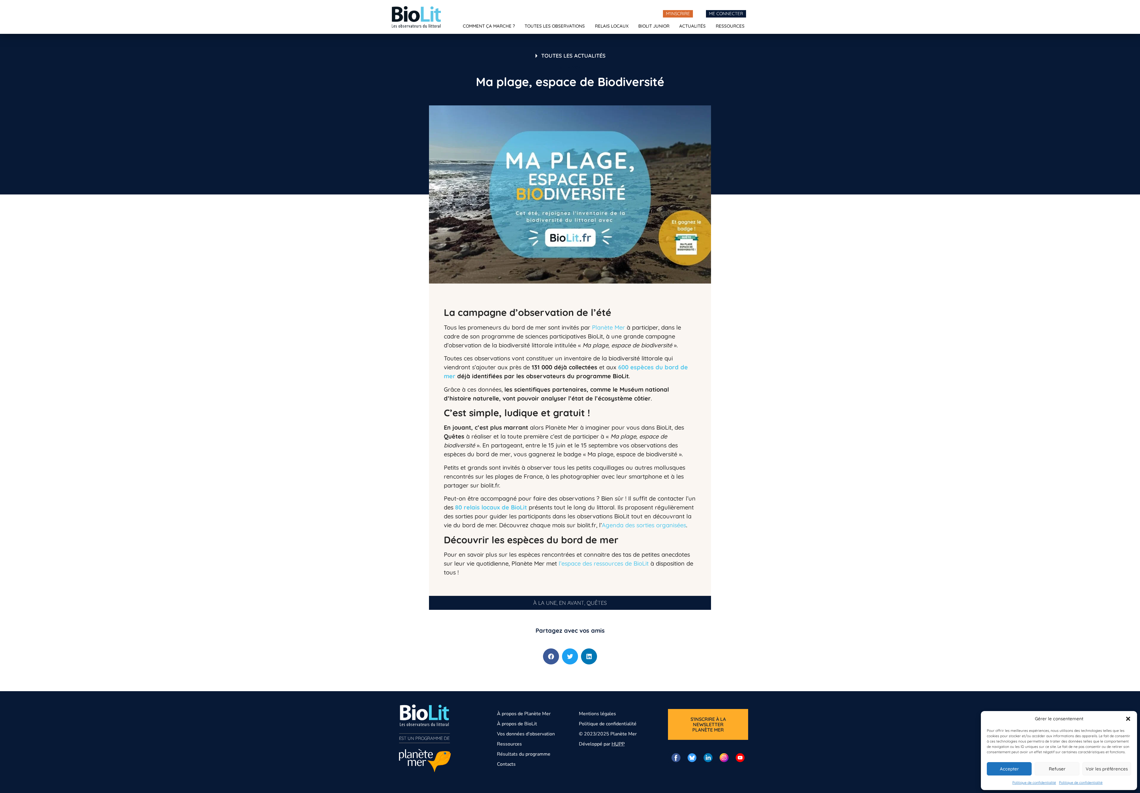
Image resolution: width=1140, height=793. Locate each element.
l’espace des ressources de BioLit (604, 563)
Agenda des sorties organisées (644, 525)
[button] (1128, 719)
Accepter (1009, 769)
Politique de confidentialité (1034, 782)
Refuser (1057, 769)
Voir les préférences (1107, 769)
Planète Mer (608, 327)
